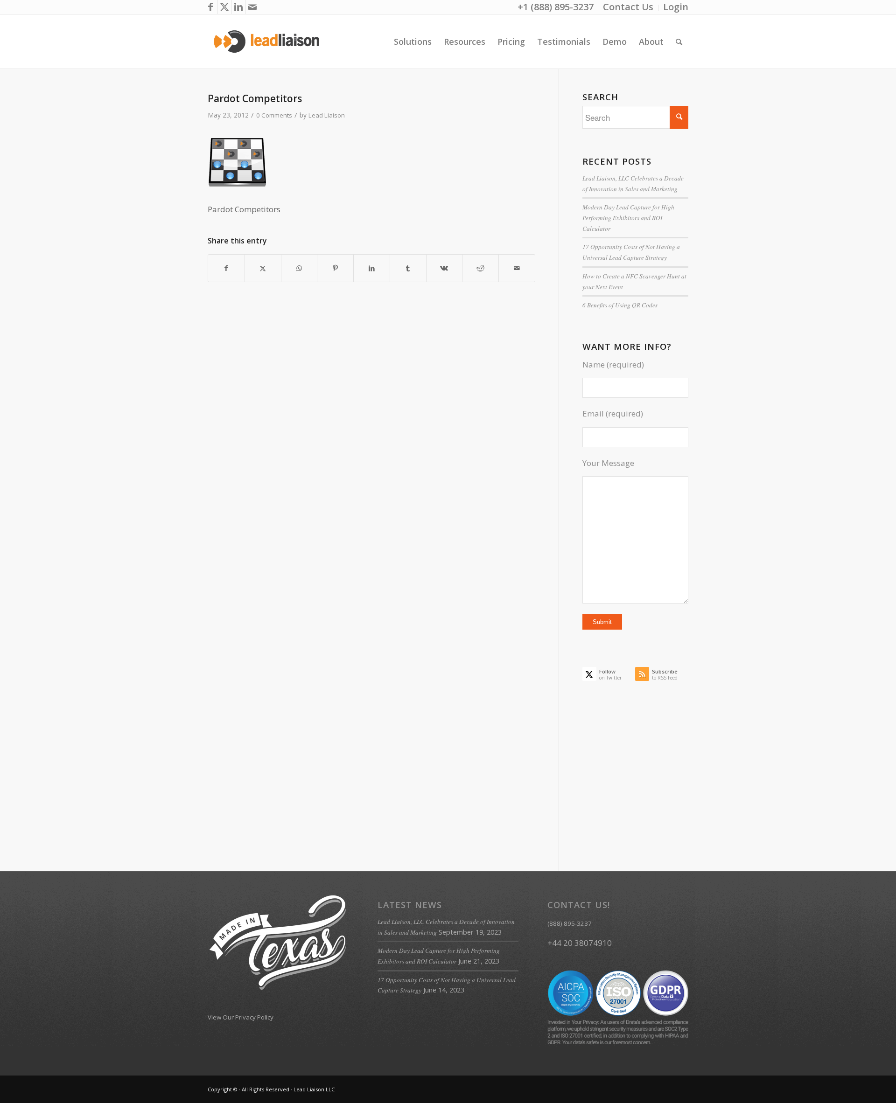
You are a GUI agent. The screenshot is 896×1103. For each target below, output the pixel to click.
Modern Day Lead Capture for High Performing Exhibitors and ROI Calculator (628, 217)
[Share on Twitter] (263, 268)
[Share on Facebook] (226, 268)
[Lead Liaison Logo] (267, 41)
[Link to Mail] (252, 7)
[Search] (679, 41)
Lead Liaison (326, 115)
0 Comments (274, 115)
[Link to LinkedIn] (238, 7)
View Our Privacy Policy (240, 1017)
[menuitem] (628, 8)
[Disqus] (383, 458)
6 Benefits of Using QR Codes (620, 305)
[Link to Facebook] (210, 7)
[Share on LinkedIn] (372, 268)
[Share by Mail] (517, 268)
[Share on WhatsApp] (299, 268)
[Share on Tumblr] (408, 268)
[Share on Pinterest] (335, 268)
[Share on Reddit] (480, 268)
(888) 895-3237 (569, 923)
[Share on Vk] (444, 268)
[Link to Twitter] (224, 7)
